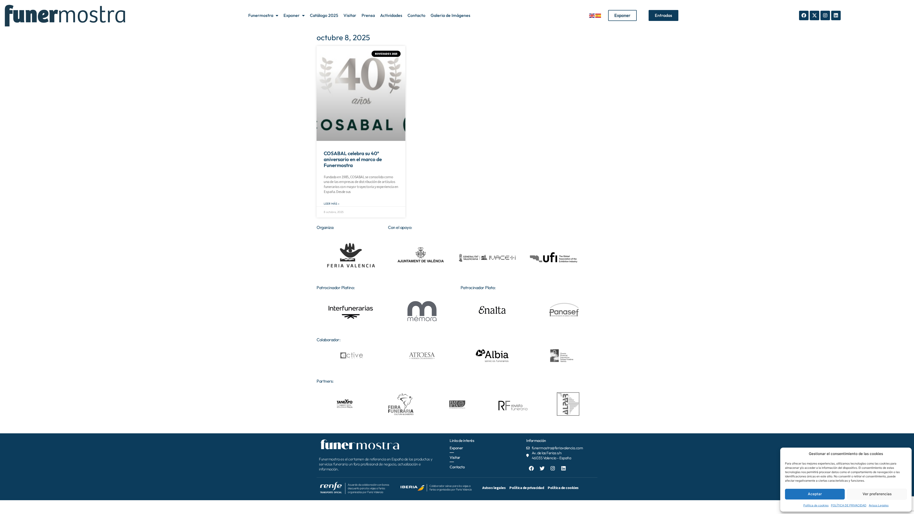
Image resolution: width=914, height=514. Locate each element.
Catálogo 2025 (324, 15)
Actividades (391, 15)
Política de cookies (816, 505)
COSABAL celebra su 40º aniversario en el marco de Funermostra (353, 159)
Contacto (416, 15)
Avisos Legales (879, 505)
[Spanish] (598, 15)
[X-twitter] (814, 15)
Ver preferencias (877, 494)
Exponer (291, 15)
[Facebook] (804, 15)
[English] (592, 15)
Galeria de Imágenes (450, 15)
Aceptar (815, 494)
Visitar (349, 15)
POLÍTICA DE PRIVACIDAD (848, 505)
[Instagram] (825, 15)
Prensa (368, 15)
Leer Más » (331, 203)
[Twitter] (542, 469)
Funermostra (260, 15)
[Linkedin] (836, 15)
